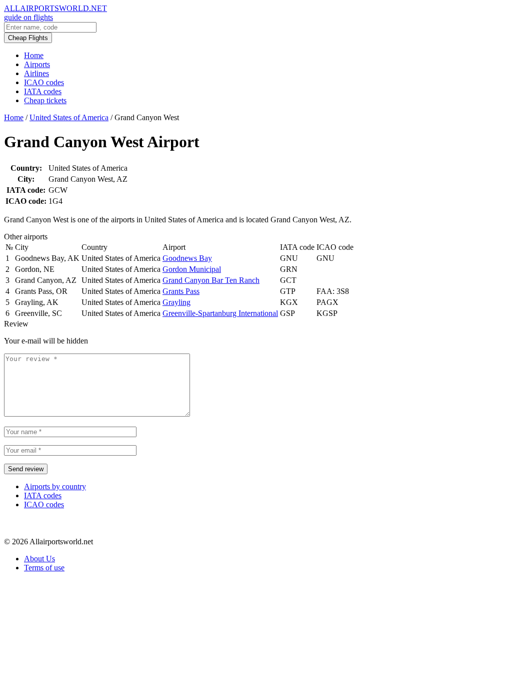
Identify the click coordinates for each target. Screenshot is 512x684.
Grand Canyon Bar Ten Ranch (211, 280)
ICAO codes (44, 82)
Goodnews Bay (187, 258)
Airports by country (55, 486)
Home (34, 55)
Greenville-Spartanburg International (220, 313)
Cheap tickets (45, 100)
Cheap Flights (28, 38)
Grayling (176, 302)
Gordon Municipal (191, 269)
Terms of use (44, 567)
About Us (39, 558)
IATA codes (43, 91)
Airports (37, 64)
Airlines (36, 73)
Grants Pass (181, 291)
